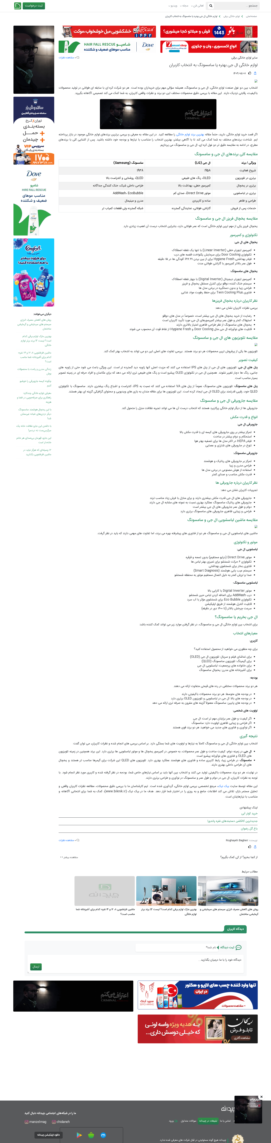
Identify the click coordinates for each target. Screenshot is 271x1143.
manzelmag (37, 1122)
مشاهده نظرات (66, 58)
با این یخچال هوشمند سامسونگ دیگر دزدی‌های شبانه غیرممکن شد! (34, 414)
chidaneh (63, 1122)
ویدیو (174, 5)
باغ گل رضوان (249, 828)
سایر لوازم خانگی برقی (244, 58)
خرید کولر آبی (249, 813)
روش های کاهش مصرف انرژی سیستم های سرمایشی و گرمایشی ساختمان (34, 324)
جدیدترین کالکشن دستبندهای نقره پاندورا (232, 821)
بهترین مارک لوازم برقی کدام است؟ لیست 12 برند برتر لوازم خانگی (36, 341)
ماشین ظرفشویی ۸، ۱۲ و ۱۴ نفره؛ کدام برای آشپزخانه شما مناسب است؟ (34, 357)
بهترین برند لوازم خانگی (190, 134)
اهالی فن (198, 5)
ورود (171, 1121)
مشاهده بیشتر (70, 857)
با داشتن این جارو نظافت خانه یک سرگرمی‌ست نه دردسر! (33, 428)
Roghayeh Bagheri (237, 840)
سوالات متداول (188, 1121)
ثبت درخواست (34, 5)
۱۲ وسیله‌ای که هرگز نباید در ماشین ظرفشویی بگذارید (37, 452)
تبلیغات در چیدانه (208, 1121)
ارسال (36, 966)
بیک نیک (223, 786)
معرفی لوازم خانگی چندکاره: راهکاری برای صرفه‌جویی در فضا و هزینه (34, 397)
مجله (185, 5)
